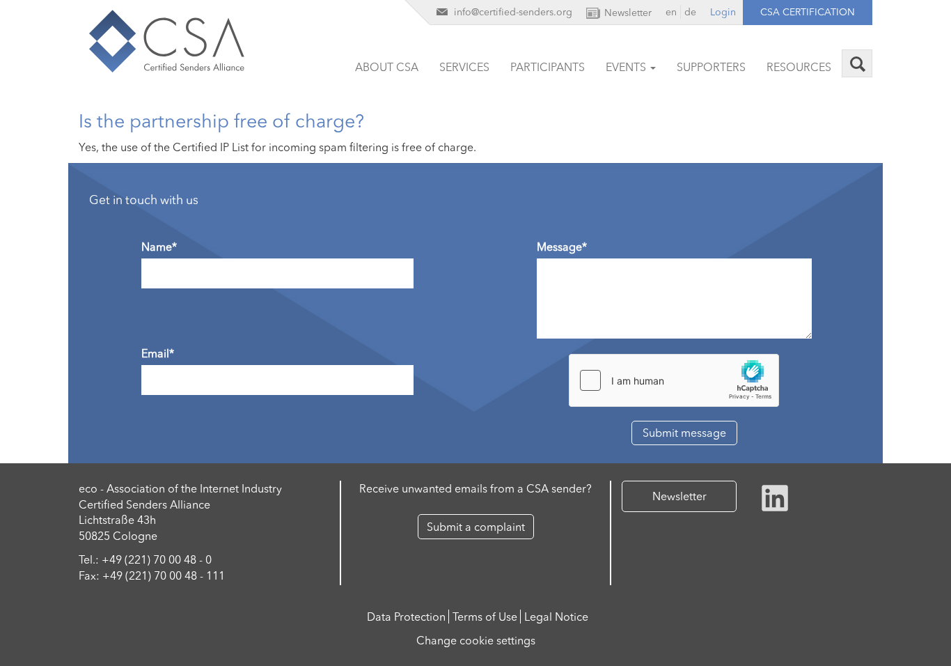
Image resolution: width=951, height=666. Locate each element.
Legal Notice (556, 617)
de (690, 12)
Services (464, 67)
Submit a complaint (476, 527)
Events (627, 67)
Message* (562, 247)
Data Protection (406, 617)
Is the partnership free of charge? (221, 120)
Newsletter (679, 496)
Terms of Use (485, 617)
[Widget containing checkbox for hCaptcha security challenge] (674, 380)
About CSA (386, 67)
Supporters (711, 67)
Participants (547, 67)
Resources (799, 67)
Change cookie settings (475, 640)
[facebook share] (774, 497)
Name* (159, 247)
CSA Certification (807, 12)
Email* (157, 353)
